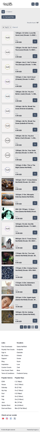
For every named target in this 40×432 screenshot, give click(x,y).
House (3, 384)
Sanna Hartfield (22, 346)
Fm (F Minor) (19, 390)
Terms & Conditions (7, 373)
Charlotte (20, 352)
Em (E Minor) (19, 396)
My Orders (4, 355)
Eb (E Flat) (18, 387)
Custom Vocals (6, 367)
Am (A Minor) (19, 405)
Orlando (19, 355)
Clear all (15, 27)
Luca (18, 364)
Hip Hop (4, 390)
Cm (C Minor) (19, 384)
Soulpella (20, 349)
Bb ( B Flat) (18, 402)
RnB (2, 396)
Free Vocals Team (7, 370)
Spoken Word (5, 405)
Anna (18, 370)
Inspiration (4, 364)
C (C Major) (18, 381)
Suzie (18, 361)
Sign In (3, 352)
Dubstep (4, 387)
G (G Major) (18, 393)
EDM (3, 381)
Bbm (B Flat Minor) (21, 408)
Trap (2, 399)
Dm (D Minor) (19, 399)
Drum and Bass (6, 408)
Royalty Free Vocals (8, 349)
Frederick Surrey (22, 373)
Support (4, 358)
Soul (2, 393)
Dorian (19, 358)
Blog (2, 361)
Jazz (3, 402)
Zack (18, 367)
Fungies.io (36, 429)
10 (36, 327)
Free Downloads (6, 346)
